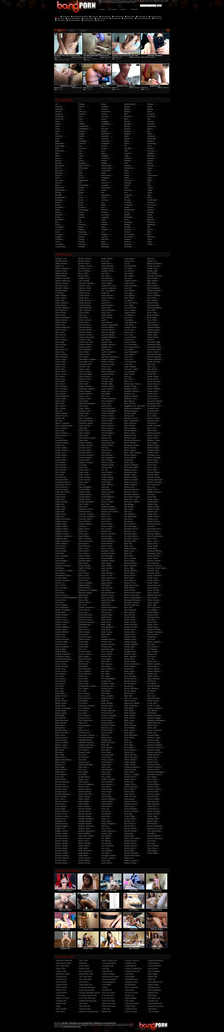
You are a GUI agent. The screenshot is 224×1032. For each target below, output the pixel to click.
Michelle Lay (129, 531)
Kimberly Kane (107, 686)
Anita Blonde (60, 551)
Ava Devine (60, 681)
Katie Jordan (106, 568)
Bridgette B (60, 821)
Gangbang (105, 124)
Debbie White (84, 585)
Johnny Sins (106, 467)
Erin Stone (82, 703)
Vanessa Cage (153, 738)
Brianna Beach (61, 811)
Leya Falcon (106, 863)
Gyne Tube (60, 969)
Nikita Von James (131, 703)
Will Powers (152, 823)
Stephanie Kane (154, 553)
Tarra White (152, 610)
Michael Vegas (130, 526)
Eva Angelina (83, 708)
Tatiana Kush (152, 615)
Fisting (81, 239)
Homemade (106, 165)
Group (104, 148)
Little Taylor (129, 298)
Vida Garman (153, 801)
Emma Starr (83, 683)
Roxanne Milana (154, 308)
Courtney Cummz (85, 514)
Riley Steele (152, 285)
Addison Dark (61, 271)
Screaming (128, 234)
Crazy (80, 138)
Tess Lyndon (152, 652)
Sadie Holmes (153, 332)
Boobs (58, 202)
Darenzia (82, 570)
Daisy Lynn (83, 534)
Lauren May (106, 796)
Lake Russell (106, 769)
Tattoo (149, 163)
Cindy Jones (83, 475)
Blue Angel (59, 767)
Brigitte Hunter (61, 831)
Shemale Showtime (64, 960)
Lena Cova (105, 828)
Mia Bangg (128, 504)
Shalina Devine (153, 433)
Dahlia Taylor (83, 529)
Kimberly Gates (108, 683)
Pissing (127, 183)
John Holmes (107, 455)
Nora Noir (128, 742)
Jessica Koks (107, 421)
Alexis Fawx (60, 362)
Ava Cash (59, 676)
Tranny (150, 188)
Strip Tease (60, 18)
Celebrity (59, 239)
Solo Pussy (100, 20)
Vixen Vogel (152, 816)
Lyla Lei (127, 376)
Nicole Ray (129, 686)
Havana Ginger (84, 816)
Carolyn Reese (84, 347)
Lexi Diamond (107, 846)
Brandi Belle (60, 779)
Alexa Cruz (60, 337)
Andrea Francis (61, 489)
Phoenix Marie (130, 801)
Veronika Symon (154, 774)
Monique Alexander (132, 600)
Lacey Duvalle (107, 755)
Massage (105, 247)
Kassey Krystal (107, 553)
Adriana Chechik (62, 278)
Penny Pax (129, 782)
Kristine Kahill (107, 718)
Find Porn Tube (108, 1001)
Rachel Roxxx (130, 823)
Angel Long (60, 507)
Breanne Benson (62, 794)
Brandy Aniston (61, 787)
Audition (58, 136)
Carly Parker (83, 322)
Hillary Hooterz (84, 838)
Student (150, 148)
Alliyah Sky (60, 418)
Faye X (81, 728)
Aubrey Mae (60, 649)
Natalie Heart (130, 637)
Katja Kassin (106, 583)
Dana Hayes (83, 543)
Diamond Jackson (86, 622)
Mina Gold (128, 556)
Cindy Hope (83, 472)
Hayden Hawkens (85, 819)
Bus (57, 222)
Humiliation (106, 175)
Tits (148, 183)
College (81, 124)
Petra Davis (129, 799)
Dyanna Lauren (84, 654)
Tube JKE (106, 1009)
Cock (80, 119)
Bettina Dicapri (61, 733)
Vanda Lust (152, 733)
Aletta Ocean (60, 330)
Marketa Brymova (132, 440)
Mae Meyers (129, 401)
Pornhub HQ (61, 977)
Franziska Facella (86, 738)
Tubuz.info (60, 995)
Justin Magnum (107, 497)
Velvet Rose (152, 762)
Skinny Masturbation (74, 18)
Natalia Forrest (130, 627)
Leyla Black (129, 258)
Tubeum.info (61, 971)
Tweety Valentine (154, 708)
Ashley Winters (61, 632)
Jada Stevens (107, 295)
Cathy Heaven (84, 376)
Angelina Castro (62, 534)
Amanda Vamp (61, 443)
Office (126, 143)
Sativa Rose (152, 398)
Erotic (80, 197)
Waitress (151, 220)
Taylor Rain (152, 622)
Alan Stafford (60, 310)
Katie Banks (106, 566)
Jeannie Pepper (108, 359)
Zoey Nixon (152, 848)
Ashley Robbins (62, 627)
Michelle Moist (130, 534)
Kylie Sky (105, 745)
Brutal (57, 217)
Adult (58, 1006)
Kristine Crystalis (108, 715)
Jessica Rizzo (107, 428)
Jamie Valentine (108, 310)
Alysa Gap (59, 430)
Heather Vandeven (86, 831)
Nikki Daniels (130, 713)
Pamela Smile (130, 769)
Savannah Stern (154, 406)
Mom (126, 119)
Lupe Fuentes (130, 367)
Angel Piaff (60, 509)
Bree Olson (60, 799)
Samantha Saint (154, 349)
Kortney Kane (107, 706)
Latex (103, 220)
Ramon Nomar (130, 841)
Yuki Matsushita (154, 831)
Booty (57, 205)
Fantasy (81, 217)
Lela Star (105, 826)
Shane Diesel (153, 435)
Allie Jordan (60, 408)
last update (112, 9)
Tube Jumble (61, 987)
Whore (150, 229)
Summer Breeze (154, 566)
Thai (149, 173)
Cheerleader (60, 247)
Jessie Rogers (107, 433)
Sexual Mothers (154, 990)
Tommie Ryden (153, 686)
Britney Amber (61, 836)
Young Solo (66, 16)
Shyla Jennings (153, 457)
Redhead (128, 217)
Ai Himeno (59, 293)
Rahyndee (128, 833)
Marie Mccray (130, 435)
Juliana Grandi (107, 492)
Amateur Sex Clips (156, 1006)
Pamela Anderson (131, 767)
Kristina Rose (107, 713)
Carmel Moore (84, 325)
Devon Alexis (84, 610)
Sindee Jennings (154, 482)
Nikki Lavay (129, 720)
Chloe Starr (83, 440)
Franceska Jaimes (86, 735)
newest (71, 30)
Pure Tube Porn (85, 971)
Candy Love (83, 298)
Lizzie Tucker (130, 308)
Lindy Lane (129, 283)
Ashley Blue (60, 612)
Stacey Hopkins (154, 534)
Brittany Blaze (61, 851)
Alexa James (60, 340)
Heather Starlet (84, 823)
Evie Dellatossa (85, 720)
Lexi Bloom (106, 841)
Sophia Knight (153, 507)
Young (149, 244)
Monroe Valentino (131, 605)
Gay (103, 126)
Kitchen (104, 210)
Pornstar (101, 58)
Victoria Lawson (154, 789)
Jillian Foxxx (106, 450)
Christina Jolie (84, 448)
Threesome (152, 175)
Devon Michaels (85, 615)
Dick (80, 170)
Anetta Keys (60, 494)
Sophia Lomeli (153, 509)
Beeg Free (106, 1012)
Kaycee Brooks (107, 593)
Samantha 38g (153, 342)
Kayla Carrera (107, 597)
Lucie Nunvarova (131, 347)
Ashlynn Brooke (62, 639)
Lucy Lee (128, 357)
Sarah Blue (152, 374)
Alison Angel (60, 398)
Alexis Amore (61, 354)
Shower (150, 104)
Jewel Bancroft (107, 443)
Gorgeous (105, 143)
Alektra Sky (60, 325)
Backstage (59, 146)
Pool (126, 188)
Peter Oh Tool (130, 796)
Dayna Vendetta (85, 583)
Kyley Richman (107, 742)
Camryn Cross (84, 290)
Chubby (81, 104)
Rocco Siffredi (153, 295)
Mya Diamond (130, 610)
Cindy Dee (82, 467)
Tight (149, 178)
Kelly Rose (106, 629)
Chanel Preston (85, 386)
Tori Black (151, 691)
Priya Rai (128, 814)
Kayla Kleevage (108, 600)
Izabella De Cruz (108, 285)
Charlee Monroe (85, 394)
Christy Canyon (85, 457)
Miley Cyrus (129, 551)
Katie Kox (105, 570)
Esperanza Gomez (86, 706)
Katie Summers (108, 578)
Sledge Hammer (154, 492)
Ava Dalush (60, 679)
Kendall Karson (107, 639)
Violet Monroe (153, 809)
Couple (81, 136)
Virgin (149, 215)
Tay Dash (151, 620)
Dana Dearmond (85, 541)
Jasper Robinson (108, 337)
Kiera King (105, 666)
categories (134, 9)
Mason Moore (130, 455)
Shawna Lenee (153, 440)
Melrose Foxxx (130, 492)
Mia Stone (128, 521)
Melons (127, 109)
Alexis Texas (60, 374)
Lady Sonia (106, 765)
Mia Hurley (129, 507)
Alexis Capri (60, 359)
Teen (149, 170)
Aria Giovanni (61, 588)
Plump (127, 185)
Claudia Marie (84, 497)
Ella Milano (83, 666)
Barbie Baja (60, 706)
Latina (103, 222)
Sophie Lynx (152, 519)
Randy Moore (130, 843)
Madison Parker (131, 396)
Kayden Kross (107, 595)
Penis (126, 173)
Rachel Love (129, 821)
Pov (126, 192)
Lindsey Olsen (130, 281)
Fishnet (81, 237)
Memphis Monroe (131, 494)
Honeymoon (106, 168)
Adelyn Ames (61, 276)
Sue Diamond (153, 563)
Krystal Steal (106, 730)
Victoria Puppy (153, 794)
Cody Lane (83, 507)
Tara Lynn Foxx (153, 607)
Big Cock (59, 170)
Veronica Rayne (154, 767)
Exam (80, 202)
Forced (104, 109)
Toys (149, 185)
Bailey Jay (59, 698)
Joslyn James (107, 480)
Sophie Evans (153, 516)
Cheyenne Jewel (85, 423)
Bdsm (57, 156)
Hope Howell (106, 258)
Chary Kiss (83, 406)
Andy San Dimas (62, 492)
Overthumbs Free (155, 1004)
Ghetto (104, 131)
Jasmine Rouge (108, 332)
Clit (79, 109)
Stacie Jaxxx (152, 541)
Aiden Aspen (60, 298)
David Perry (83, 580)
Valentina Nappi (154, 718)
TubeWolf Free (131, 979)
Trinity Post (152, 703)
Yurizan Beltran (153, 836)
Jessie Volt (106, 435)
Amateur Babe (88, 18)
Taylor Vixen (152, 625)
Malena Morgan (131, 411)
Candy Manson (84, 300)
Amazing (59, 116)
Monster (127, 124)
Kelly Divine (106, 620)
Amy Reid (59, 475)
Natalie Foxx (129, 634)
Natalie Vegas (130, 642)
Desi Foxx (82, 605)
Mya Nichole (129, 615)
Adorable (59, 109)
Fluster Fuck (61, 990)
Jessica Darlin (107, 413)
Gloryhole (105, 141)
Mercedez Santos (131, 502)
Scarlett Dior (152, 408)
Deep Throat (83, 165)
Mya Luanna (129, 612)
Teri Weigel (152, 649)
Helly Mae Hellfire (86, 836)
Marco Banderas (131, 421)
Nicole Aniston (130, 679)
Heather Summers (86, 826)
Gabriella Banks (85, 740)
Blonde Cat (60, 765)
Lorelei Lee (129, 340)
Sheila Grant (152, 453)
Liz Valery (128, 300)
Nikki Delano (129, 715)
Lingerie (104, 234)
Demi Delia (83, 597)
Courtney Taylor (85, 519)
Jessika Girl (106, 438)
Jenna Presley (107, 374)
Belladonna (60, 728)
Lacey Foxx (106, 757)
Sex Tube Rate (85, 977)
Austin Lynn (60, 669)
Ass (57, 134)
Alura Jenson (61, 428)
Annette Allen (61, 578)
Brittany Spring (61, 855)
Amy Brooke (60, 470)
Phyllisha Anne (130, 804)
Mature (127, 107)
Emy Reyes (83, 688)
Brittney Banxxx (62, 858)
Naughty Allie (130, 652)
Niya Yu (127, 740)
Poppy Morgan (130, 809)
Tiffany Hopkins (154, 664)
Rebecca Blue (130, 863)
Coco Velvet (83, 504)
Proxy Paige (129, 816)
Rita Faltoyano (153, 288)
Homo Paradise (108, 974)
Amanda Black (61, 440)
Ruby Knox (152, 322)
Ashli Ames (60, 634)
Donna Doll (83, 644)
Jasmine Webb (107, 335)
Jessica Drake (107, 416)
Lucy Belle (128, 349)
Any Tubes (60, 1012)
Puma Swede (130, 819)
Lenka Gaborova (108, 831)
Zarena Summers (154, 838)
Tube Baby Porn (86, 985)
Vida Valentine (153, 804)
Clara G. (82, 484)
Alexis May (60, 369)
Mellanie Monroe (131, 489)
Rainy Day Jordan (132, 838)
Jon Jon (104, 470)
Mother (127, 126)
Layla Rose (106, 806)
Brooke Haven (84, 261)
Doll (80, 183)
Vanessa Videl (153, 750)
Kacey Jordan (107, 502)
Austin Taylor (60, 671)
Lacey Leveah (107, 760)
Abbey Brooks (61, 263)
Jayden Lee (106, 347)
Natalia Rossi (130, 629)
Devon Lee (83, 612)
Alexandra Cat (61, 349)
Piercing (127, 180)
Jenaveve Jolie (107, 364)
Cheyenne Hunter (85, 421)
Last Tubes (129, 1001)
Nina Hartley (129, 728)
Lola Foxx (128, 317)
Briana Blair (60, 809)
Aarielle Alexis (61, 261)
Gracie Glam (83, 787)
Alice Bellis (60, 381)
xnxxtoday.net (130, 966)
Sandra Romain (154, 362)
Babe (65, 58)
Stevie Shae (152, 558)
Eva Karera (83, 710)
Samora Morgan (154, 359)
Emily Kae (82, 676)
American (59, 119)
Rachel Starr (129, 826)
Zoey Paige (152, 851)
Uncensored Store (63, 963)
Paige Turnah (130, 765)
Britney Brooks (61, 838)
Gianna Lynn (83, 762)
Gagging (104, 121)
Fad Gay (105, 969)
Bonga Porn (153, 993)
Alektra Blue (60, 322)
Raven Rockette (131, 853)
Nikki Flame (129, 718)
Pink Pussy (129, 806)
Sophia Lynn (152, 512)
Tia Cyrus (151, 656)
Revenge (128, 222)
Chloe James (84, 433)
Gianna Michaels (85, 765)
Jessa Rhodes (107, 401)
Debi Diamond (84, 588)
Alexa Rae (59, 347)
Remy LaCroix (153, 266)
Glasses (104, 138)
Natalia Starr (129, 632)
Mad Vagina (153, 974)
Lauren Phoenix (108, 799)
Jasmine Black (107, 327)
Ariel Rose (59, 593)
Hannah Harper (84, 809)
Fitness (81, 242)
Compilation (83, 129)
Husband (105, 178)
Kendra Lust (106, 642)
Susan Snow (152, 583)
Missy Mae (129, 568)
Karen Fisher (106, 524)
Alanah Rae (60, 315)
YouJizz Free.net (132, 960)
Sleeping (151, 114)
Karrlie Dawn (106, 546)
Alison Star (60, 401)
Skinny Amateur (128, 18)
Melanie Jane (130, 475)
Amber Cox (60, 445)
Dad (80, 158)
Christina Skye (84, 450)
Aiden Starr (60, 300)
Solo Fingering (142, 16)
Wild (149, 234)
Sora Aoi (150, 526)
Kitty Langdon (107, 696)
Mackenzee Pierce (132, 384)
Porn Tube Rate (62, 966)
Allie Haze (59, 403)
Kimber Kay (106, 681)
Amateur (60, 58)
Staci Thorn (152, 539)
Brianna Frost (61, 814)
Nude (126, 136)
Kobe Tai (105, 701)
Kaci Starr (105, 504)
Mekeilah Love (130, 472)
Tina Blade (151, 683)
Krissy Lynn (106, 708)
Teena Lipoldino (154, 642)
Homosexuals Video (110, 977)
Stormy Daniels (154, 561)
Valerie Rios (152, 725)
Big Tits (58, 175)
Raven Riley (129, 851)
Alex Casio (60, 332)
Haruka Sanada (85, 814)
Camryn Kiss (83, 293)
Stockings (151, 138)
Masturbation (77, 58)
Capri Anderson (85, 308)
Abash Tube (61, 1004)
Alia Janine (60, 376)
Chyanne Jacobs (85, 462)
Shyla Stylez (152, 460)
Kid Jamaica (106, 664)
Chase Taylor (84, 408)
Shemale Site (84, 1006)
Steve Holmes (153, 556)
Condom (81, 131)
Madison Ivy (129, 394)
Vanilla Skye (152, 757)
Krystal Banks (107, 723)
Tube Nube (129, 990)
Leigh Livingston (108, 823)
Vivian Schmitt (153, 814)
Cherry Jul (82, 416)
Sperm (150, 129)
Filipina (81, 229)
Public (127, 207)
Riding (127, 224)
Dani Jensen (83, 553)
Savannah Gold (153, 403)
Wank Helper (153, 985)
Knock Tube (84, 966)
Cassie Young (84, 371)
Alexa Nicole (60, 344)
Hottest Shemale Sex (88, 1001)
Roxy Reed (152, 320)
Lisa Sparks (129, 295)
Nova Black (129, 747)
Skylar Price (152, 489)
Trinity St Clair (153, 706)
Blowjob (58, 195)
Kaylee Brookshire (109, 607)
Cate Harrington (85, 374)
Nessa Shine (129, 661)
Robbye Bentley (154, 290)
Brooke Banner (84, 258)
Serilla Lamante (154, 426)
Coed (80, 121)
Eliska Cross (83, 661)
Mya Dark (128, 607)
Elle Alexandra (84, 669)
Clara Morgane (84, 487)
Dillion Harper (84, 632)
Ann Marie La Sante (63, 570)
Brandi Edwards (62, 782)
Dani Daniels (83, 551)
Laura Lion (105, 794)
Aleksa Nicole (61, 320)
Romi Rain (151, 298)
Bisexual (59, 180)
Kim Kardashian (108, 679)
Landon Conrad (107, 779)
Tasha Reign (152, 612)
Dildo (80, 173)
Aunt (57, 138)
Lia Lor (127, 263)
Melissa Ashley (130, 477)
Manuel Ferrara (130, 418)
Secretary (128, 237)
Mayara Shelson (131, 465)
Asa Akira (59, 602)
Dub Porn (83, 963)
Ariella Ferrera (61, 595)
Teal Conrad (152, 634)
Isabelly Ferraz (107, 271)
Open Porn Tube (109, 1004)
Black (57, 185)
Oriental (127, 158)
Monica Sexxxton (131, 595)
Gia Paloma (83, 757)
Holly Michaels (84, 851)
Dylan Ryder (83, 656)
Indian (103, 180)
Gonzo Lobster (131, 1012)
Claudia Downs (84, 494)
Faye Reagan (84, 725)
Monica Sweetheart (132, 597)
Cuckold (81, 143)
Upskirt (150, 207)
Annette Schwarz (62, 580)
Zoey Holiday (153, 846)
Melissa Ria (129, 487)
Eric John (82, 691)
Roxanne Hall (153, 305)
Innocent (105, 183)
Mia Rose (128, 519)
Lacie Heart (106, 762)
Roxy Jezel (152, 313)
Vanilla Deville (153, 755)
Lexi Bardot (106, 836)
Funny (104, 119)
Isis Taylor (105, 276)
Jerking (104, 200)
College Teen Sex (132, 971)
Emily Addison (84, 674)
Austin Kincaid (61, 666)
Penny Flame (130, 779)
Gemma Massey (85, 747)
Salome (150, 340)
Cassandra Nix (84, 364)
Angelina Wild (61, 539)
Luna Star (128, 364)
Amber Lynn (60, 453)
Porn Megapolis (108, 982)
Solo (149, 119)
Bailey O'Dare (61, 701)
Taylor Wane (152, 627)
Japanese (105, 195)
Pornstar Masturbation (144, 18)
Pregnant (128, 195)
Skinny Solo (158, 18)
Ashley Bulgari (61, 615)
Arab (57, 129)
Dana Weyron (84, 546)
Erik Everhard (84, 698)
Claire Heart (83, 482)
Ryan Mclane (153, 325)
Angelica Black (61, 529)
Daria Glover (83, 573)
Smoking (151, 116)
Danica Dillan (84, 556)
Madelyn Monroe (131, 391)
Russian (127, 229)
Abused (58, 107)
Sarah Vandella (153, 389)
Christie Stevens (85, 445)
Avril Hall (59, 688)
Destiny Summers (86, 607)
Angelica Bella (61, 526)
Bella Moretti (60, 723)
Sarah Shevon (153, 384)
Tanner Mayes (153, 600)
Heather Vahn (84, 828)
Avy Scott (59, 691)
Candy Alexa (83, 295)
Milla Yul (127, 553)
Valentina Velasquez (156, 720)
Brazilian (59, 207)
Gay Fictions (107, 971)
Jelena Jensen (107, 362)
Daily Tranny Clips (86, 990)
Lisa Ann (128, 288)
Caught (58, 237)
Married (104, 244)
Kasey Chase (107, 548)
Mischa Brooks (130, 563)
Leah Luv (105, 819)
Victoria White (153, 799)
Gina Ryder (83, 772)
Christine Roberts (85, 455)
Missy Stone (129, 575)
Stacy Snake (152, 546)
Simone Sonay (153, 477)
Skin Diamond (153, 484)
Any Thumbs (61, 1009)
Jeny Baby (105, 394)
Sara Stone (152, 371)
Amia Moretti (60, 465)
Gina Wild (82, 774)
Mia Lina (127, 512)
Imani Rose (106, 263)
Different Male (131, 998)
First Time (57, 60)
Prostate (127, 202)
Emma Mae (83, 681)
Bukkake (59, 220)
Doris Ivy (82, 649)
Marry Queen (130, 450)
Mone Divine (129, 590)
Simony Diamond (154, 480)
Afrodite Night (61, 290)
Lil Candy (128, 268)
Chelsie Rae (83, 413)
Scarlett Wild (152, 411)
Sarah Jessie (153, 379)
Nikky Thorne (130, 725)
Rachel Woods (130, 831)
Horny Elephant (154, 966)
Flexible (81, 247)
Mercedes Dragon (132, 497)
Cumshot (82, 148)
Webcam (118, 58)
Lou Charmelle (130, 344)
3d (56, 104)
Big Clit (58, 168)
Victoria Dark (153, 787)
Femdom (82, 224)
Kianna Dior (106, 656)
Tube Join (83, 1004)
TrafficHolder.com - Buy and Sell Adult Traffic (81, 1022)
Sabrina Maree (153, 330)
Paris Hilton (129, 772)
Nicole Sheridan (131, 688)
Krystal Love (106, 728)
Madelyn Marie (130, 389)
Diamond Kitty (84, 625)
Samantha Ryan (154, 347)
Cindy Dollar (83, 470)
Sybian (150, 161)
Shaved (127, 242)
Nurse (126, 138)
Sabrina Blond (153, 327)
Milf (125, 114)
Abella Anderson (62, 268)
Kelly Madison (107, 627)
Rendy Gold (152, 271)
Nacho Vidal (129, 617)
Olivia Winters (130, 760)
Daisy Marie (83, 536)
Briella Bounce (61, 823)
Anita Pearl (60, 563)
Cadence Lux (84, 278)
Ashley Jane (60, 625)
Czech (81, 156)
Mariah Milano (130, 430)
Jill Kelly (104, 448)
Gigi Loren (82, 767)
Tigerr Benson (153, 679)
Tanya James (153, 602)
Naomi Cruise (130, 622)
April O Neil (60, 585)
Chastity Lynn (84, 411)
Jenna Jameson (108, 371)
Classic (81, 107)
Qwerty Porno (61, 985)
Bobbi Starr (60, 772)
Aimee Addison (61, 303)
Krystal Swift (106, 733)
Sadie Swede (152, 337)
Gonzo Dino (153, 969)
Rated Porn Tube (86, 974)
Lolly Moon (129, 325)
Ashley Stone (61, 629)
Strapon (150, 141)
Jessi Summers (108, 408)
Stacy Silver (152, 543)
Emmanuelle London (87, 686)
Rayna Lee (128, 858)
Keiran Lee (105, 612)
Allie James (60, 406)
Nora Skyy (128, 745)
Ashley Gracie (61, 620)
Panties (127, 165)
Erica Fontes (83, 693)
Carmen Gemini (85, 330)
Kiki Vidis (105, 674)
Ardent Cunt (84, 969)
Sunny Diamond (154, 575)
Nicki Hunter (129, 666)
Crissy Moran (84, 521)
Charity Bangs (84, 391)
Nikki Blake (129, 710)
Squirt (106, 58)
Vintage (150, 212)
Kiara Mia (105, 661)
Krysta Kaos (106, 720)
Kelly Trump (106, 632)
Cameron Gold (84, 288)
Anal (57, 121)
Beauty (58, 161)
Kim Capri (105, 676)
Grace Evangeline (86, 784)
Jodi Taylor (106, 453)
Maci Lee (128, 381)
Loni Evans (129, 330)
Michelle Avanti (130, 529)
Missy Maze (129, 573)
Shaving (127, 244)
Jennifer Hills (107, 384)
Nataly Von (129, 649)
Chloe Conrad (84, 426)
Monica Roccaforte (132, 593)
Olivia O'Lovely (130, 757)
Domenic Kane (84, 637)
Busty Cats (129, 995)
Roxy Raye (152, 317)
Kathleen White (107, 561)
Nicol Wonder (130, 676)
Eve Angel (82, 713)
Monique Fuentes (131, 602)
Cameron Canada (85, 283)
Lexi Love (105, 848)
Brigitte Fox (60, 828)
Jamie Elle (105, 308)
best (59, 30)
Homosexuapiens (109, 979)
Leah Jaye (105, 816)
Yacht (149, 239)
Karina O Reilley (108, 534)
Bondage (59, 200)
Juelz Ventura (107, 484)
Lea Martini (106, 814)
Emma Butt (83, 679)
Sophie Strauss (153, 524)
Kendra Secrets (108, 644)
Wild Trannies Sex (109, 960)
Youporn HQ (61, 1001)
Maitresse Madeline (132, 408)
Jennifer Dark (107, 381)
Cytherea (82, 526)
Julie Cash (105, 494)
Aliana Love (60, 379)
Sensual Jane (153, 421)
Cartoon (58, 229)
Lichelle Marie (130, 266)
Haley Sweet (83, 799)
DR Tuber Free (154, 998)
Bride (57, 210)
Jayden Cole (106, 342)
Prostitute (128, 205)
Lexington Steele (108, 855)
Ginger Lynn (83, 779)
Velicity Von (152, 760)
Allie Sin (58, 411)
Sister (149, 107)
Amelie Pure (60, 460)
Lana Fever (106, 774)
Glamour (105, 136)
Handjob (104, 156)
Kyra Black (106, 750)
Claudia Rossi (84, 499)
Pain (126, 163)
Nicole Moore (130, 683)
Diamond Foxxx (85, 620)
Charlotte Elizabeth (86, 403)
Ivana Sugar (106, 283)
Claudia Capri (84, 492)
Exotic (81, 205)
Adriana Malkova (62, 281)
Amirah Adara (61, 467)
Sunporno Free (131, 982)
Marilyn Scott (130, 438)
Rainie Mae (129, 836)
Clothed (81, 114)
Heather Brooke (85, 821)
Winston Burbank (154, 826)
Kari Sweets (106, 529)
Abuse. (79, 1026)
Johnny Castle (107, 462)
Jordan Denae (107, 477)
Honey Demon (84, 858)
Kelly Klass (106, 622)
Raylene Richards (132, 855)
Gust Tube (83, 960)
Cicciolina (82, 465)
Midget (127, 111)
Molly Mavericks (131, 585)
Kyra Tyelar (106, 752)
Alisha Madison (61, 396)
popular (102, 9)
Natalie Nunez (130, 639)
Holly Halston (84, 846)
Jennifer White (107, 386)
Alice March (60, 384)
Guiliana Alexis (84, 792)
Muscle (127, 129)
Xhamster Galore (132, 1004)
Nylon (126, 141)
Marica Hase (129, 433)
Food (103, 104)
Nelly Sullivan (130, 656)
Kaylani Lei (106, 605)
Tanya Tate (151, 605)
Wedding (151, 224)
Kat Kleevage (107, 556)
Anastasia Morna (62, 482)
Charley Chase (84, 398)
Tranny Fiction (85, 1009)
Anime (58, 124)
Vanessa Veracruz (155, 747)
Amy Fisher (60, 472)
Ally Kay (58, 421)
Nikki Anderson (130, 706)
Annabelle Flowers (63, 575)
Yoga (149, 242)
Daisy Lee (82, 531)
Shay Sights (152, 443)
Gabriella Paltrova (86, 742)
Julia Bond (105, 489)
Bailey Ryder (60, 703)
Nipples (127, 134)
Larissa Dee (106, 789)
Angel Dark (60, 499)
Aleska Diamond (62, 327)
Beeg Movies (130, 985)
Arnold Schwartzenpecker (66, 597)
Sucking (150, 151)
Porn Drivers (61, 982)
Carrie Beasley (84, 349)
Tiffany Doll (152, 661)
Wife (149, 232)
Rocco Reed (152, 293)
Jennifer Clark (107, 379)
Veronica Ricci (153, 769)
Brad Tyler (59, 777)
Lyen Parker (129, 374)
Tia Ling (150, 659)
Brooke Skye (83, 263)
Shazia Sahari (153, 445)
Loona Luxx (129, 332)
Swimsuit (151, 156)
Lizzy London (130, 310)
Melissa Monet (130, 484)
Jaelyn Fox (106, 303)
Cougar (81, 134)
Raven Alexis (130, 848)
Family (81, 215)
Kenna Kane (106, 647)
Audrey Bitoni (61, 652)
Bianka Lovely (61, 747)
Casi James (83, 357)
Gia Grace (82, 755)
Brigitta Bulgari (61, 826)
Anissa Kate (60, 546)
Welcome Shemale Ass (88, 1012)
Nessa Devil (129, 659)
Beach (58, 158)
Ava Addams (60, 674)
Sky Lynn (151, 487)
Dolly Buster (83, 634)
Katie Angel (106, 563)
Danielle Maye (84, 561)
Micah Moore (129, 524)
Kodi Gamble (106, 703)
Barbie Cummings (63, 708)
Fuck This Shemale (87, 998)
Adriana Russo (61, 283)
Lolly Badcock (130, 322)
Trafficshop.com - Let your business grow (105, 1022)
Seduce (127, 239)
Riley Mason (152, 281)
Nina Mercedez (130, 735)
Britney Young (61, 846)
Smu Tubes (84, 982)
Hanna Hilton (83, 806)
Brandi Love (60, 784)
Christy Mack (84, 460)
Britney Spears (61, 841)
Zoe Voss (151, 843)
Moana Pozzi (129, 583)
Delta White (83, 595)
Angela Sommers (62, 519)
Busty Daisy (83, 276)
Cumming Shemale (87, 987)
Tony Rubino (152, 688)
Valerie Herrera (153, 723)
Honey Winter (84, 863)
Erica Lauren (83, 696)
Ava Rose (59, 686)
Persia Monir (129, 789)
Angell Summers (62, 541)
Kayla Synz (106, 602)
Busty (57, 224)
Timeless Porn (131, 1009)
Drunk (80, 190)
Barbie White (60, 710)
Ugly (149, 195)
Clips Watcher (154, 963)
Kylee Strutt (106, 738)
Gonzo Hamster (131, 987)
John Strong (106, 460)
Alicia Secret (60, 391)
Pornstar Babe (106, 16)
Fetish (81, 227)
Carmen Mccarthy (86, 337)
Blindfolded (60, 190)
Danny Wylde (84, 566)
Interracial (105, 188)
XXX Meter (106, 985)
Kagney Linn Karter (109, 512)
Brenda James (61, 801)
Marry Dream (130, 448)
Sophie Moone (153, 521)
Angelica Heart (61, 531)
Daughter (82, 163)
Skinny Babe (61, 20)
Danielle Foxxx (84, 558)
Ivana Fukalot (107, 281)
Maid (103, 242)
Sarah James (153, 376)
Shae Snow (152, 430)
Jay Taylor (105, 340)
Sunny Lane (152, 578)
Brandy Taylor (61, 792)
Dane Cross (83, 548)
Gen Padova (83, 750)
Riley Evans (152, 278)
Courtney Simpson (86, 516)
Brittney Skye (61, 860)
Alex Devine (60, 335)
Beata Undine (61, 713)
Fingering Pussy (88, 20)
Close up (82, 111)
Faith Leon (82, 723)
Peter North (129, 794)
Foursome (105, 111)
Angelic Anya (60, 521)
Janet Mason (106, 322)
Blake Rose (60, 757)
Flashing (82, 244)
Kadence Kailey (108, 507)
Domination (83, 185)
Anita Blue (59, 553)
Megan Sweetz (130, 470)
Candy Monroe (84, 303)
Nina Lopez (129, 733)
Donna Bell (83, 642)
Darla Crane (83, 575)
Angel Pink (60, 512)
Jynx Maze (106, 499)
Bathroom (59, 151)
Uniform (150, 202)
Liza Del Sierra (130, 303)
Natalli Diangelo (131, 644)
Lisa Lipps (128, 293)
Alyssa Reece (61, 435)
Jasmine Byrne (107, 330)
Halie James (83, 804)
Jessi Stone (106, 406)
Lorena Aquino (130, 342)
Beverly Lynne (61, 738)
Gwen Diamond (84, 794)
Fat (79, 220)
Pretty (126, 197)
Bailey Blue (60, 693)
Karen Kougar (107, 526)
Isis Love (105, 273)
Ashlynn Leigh (61, 642)
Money (127, 121)
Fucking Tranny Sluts (88, 995)
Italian (103, 190)
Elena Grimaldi (84, 659)
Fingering (70, 58)
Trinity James (153, 701)
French (104, 114)
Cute (80, 153)
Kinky (103, 205)
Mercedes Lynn (130, 499)
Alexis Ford (60, 364)
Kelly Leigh (106, 625)
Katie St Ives (106, 575)
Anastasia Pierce (62, 484)
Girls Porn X (107, 990)
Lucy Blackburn (131, 352)
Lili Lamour (129, 271)
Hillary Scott (83, 841)
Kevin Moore (106, 654)
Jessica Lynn (107, 423)
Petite (126, 178)
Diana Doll (82, 627)
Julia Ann (105, 487)
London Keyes (130, 327)
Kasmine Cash (107, 551)
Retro (126, 220)
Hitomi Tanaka (84, 843)
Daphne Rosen (84, 568)
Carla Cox (82, 315)
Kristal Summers (108, 710)
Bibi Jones (59, 750)
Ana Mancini (60, 477)
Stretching (151, 143)
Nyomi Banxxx (130, 750)
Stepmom (151, 136)
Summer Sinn (153, 570)
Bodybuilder (87, 60)
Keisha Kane (106, 615)
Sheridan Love (153, 455)
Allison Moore (61, 413)
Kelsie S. (105, 637)
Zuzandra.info (108, 966)
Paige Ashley (129, 762)
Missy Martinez (131, 570)
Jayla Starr (106, 349)
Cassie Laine (83, 369)
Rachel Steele (130, 828)
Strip (149, 146)
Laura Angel (106, 792)
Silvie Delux (152, 470)
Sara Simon (152, 369)
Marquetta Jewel (131, 445)
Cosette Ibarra (84, 512)
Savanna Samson (154, 401)
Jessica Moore (107, 426)
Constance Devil (85, 509)
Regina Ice (151, 261)
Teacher (150, 165)
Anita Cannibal (61, 556)
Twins (149, 192)
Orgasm (127, 153)
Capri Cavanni (84, 310)
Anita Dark (59, 558)
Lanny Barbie (107, 782)
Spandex (151, 124)
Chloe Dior (82, 428)
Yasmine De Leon (154, 828)
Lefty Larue (106, 821)
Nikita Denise (130, 701)
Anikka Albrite (61, 543)
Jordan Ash (106, 475)
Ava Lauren (60, 683)
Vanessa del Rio (154, 752)
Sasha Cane (152, 391)
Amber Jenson (61, 450)
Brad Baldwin (61, 774)
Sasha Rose (152, 396)
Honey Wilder (84, 860)
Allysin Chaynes (62, 423)
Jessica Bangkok (108, 411)
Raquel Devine (130, 846)
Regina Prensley (154, 263)
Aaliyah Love (60, 258)
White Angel (152, 821)
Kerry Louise (106, 652)
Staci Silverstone (154, 536)
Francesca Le (84, 733)
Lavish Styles (107, 801)
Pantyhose (128, 168)
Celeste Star (83, 381)
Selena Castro (153, 418)
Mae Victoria (129, 403)
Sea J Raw (152, 416)
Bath (57, 148)
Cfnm (57, 242)
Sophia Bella (152, 502)
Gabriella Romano (86, 745)
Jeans (103, 197)
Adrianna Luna (61, 285)
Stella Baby (152, 548)
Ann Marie (59, 568)
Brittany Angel (61, 848)
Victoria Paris (153, 792)
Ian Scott (105, 261)
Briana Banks (61, 806)
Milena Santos (130, 548)
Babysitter (59, 143)
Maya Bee (128, 460)
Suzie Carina (152, 588)
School (127, 232)
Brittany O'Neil (61, 853)
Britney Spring (61, 843)
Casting (58, 234)
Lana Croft (105, 772)
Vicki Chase (152, 779)
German (104, 129)
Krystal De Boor (108, 725)
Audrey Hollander (62, 654)
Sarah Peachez (153, 381)
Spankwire (152, 1009)
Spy (148, 131)
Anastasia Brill (61, 480)
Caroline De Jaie (85, 342)
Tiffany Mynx (152, 666)
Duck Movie (130, 977)
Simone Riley (153, 475)
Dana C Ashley (84, 539)
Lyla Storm (128, 379)
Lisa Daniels (129, 290)
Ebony (81, 192)
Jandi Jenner (106, 315)
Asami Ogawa (61, 605)
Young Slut (94, 16)
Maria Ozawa (130, 428)
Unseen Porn (61, 993)
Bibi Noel (59, 752)
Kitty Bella (105, 691)
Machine (104, 239)
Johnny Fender (107, 465)
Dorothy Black (84, 652)
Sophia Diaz (152, 504)
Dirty (80, 175)
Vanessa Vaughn (154, 745)
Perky (126, 175)
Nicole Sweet (130, 691)
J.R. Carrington (107, 290)
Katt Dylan (105, 585)
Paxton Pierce (130, 777)
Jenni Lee (105, 376)
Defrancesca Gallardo (87, 590)
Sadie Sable (152, 335)
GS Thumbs (154, 1012)
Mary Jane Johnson (132, 453)
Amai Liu (59, 438)
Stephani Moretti (154, 551)
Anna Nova (60, 573)
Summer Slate (153, 573)
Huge (103, 173)
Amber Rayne (61, 455)
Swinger (150, 158)
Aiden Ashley (60, 295)
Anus (57, 126)
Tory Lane (151, 696)
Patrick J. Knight (131, 774)
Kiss (103, 207)
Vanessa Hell (153, 740)
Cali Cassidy (83, 281)
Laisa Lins (105, 767)
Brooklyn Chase (85, 266)
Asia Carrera (60, 644)
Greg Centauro (84, 789)
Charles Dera (84, 396)
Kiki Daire (105, 671)
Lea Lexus (105, 811)
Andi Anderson (61, 487)
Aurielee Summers (63, 659)
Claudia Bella (84, 489)
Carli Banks (83, 317)
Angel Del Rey (61, 502)
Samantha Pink (153, 344)
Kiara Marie (106, 659)
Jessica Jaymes (108, 418)
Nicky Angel (129, 671)
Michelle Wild (130, 541)
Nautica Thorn (130, 654)
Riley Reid (151, 283)
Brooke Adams (61, 863)
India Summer (107, 266)
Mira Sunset (129, 561)
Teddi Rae (151, 637)
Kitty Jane (105, 693)
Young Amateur (119, 16)
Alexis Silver (60, 371)
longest (123, 9)
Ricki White (152, 273)
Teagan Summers (154, 632)
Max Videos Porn (155, 982)
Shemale (128, 247)
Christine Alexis (85, 453)
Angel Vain (59, 516)
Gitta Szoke (83, 782)
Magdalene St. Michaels (134, 406)
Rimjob (127, 227)
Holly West (83, 855)
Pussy (62, 60)
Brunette (59, 215)
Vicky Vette (152, 782)
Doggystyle (83, 180)
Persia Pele (129, 792)
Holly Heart (83, 848)
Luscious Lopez (131, 369)
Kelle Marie (106, 617)
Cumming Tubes (109, 963)
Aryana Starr (60, 600)
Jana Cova (105, 313)
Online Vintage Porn (133, 969)
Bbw (57, 153)
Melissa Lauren (130, 482)
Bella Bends (60, 718)
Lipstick (104, 237)
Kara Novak (106, 519)
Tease (149, 168)
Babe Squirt (131, 16)
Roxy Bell (151, 310)
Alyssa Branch (61, 433)
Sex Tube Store (85, 979)
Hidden (104, 163)
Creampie (82, 141)
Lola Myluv (129, 320)
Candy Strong (84, 305)
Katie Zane (105, 580)
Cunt (80, 151)
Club (80, 116)
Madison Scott (130, 398)
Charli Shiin (83, 401)
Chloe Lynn (83, 435)
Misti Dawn (129, 578)
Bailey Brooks (61, 696)
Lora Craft (128, 335)
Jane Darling (106, 317)
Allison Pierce (61, 416)
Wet (149, 227)
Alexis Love (60, 367)
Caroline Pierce (85, 344)
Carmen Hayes (84, 332)
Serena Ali (151, 423)
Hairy (103, 153)
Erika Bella (83, 701)
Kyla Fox (105, 735)
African (58, 111)
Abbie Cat (59, 266)
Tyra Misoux (152, 710)
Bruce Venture (84, 271)
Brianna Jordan (61, 816)
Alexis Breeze (61, 357)
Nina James (129, 730)
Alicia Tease (60, 394)
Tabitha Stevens (154, 595)
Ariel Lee (59, 590)
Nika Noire (128, 693)
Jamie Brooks (107, 305)
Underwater (152, 200)
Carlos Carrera (84, 320)
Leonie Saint (106, 833)
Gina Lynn (82, 769)
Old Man (127, 148)
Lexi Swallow (106, 851)
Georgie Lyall (84, 752)
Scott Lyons (152, 413)
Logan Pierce (130, 313)
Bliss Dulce (60, 762)
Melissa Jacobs (131, 480)
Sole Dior (151, 494)
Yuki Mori (151, 833)
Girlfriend (105, 134)
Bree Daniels (60, 796)
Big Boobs (59, 165)
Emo (80, 195)
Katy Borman (106, 588)
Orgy (126, 156)
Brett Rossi (60, 804)
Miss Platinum (130, 566)
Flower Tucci (83, 730)
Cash (57, 232)
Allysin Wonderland (63, 426)
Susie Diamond (153, 585)
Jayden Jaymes (108, 344)
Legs (103, 227)
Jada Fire (105, 293)
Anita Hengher (61, 561)
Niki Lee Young (130, 698)
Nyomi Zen (129, 752)
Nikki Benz (129, 708)
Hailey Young (83, 796)
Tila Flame (151, 681)
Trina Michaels (153, 698)
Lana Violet (106, 777)
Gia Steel (82, 760)
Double (81, 188)
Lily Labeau (129, 276)
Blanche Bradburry (63, 760)
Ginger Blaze (83, 777)
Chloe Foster (83, 430)
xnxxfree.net (153, 1001)
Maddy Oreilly (130, 386)
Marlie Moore (130, 443)
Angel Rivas (60, 514)
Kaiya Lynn (106, 514)
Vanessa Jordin (154, 742)
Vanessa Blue (153, 735)
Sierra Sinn (152, 465)
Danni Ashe (83, 563)
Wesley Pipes (153, 819)
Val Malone (152, 713)
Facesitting (83, 210)
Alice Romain (61, 386)
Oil (125, 146)
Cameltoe (59, 227)
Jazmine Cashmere (109, 357)
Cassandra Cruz (85, 362)
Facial (80, 212)
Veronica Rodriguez (155, 772)
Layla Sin (105, 809)
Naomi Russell (130, 625)
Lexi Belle (105, 838)
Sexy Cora (151, 428)
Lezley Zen (129, 261)
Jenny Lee (105, 391)
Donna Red (83, 647)
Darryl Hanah (84, 578)
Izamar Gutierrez (108, 288)
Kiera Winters (107, 669)
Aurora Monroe (61, 661)
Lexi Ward (105, 853)
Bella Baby (60, 715)
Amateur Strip (116, 18)
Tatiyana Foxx (153, 617)
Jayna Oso (106, 354)
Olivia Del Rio (130, 755)
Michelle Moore (130, 536)
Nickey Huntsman (132, 664)
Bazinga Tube (154, 987)
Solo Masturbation (74, 20)
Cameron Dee (84, 285)
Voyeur (150, 217)
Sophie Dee (152, 514)
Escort (81, 200)
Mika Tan (128, 543)
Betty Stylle (60, 735)
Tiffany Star (152, 674)
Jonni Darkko (107, 472)
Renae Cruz (152, 268)
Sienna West (152, 462)
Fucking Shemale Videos (89, 993)
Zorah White (152, 853)
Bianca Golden (61, 742)
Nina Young (129, 738)
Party (126, 170)
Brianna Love (61, 819)
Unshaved (151, 205)
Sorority (150, 121)
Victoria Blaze (153, 784)
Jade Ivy (105, 300)
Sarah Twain (152, 386)
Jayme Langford (108, 352)
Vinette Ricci (152, 806)
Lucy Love (128, 359)
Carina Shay (83, 313)
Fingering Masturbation (80, 16)
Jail (102, 192)
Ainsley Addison (62, 308)
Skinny (67, 60)
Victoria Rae (152, 796)
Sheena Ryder (153, 448)
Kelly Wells (106, 634)
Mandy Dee (129, 416)
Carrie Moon (83, 352)
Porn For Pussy (108, 993)
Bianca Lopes (61, 745)
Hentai (104, 161)
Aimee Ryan (60, 305)
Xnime (104, 987)
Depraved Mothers (155, 960)
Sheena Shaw (153, 450)
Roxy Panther (153, 315)
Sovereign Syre (154, 529)
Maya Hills (128, 462)
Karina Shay (106, 536)
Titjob (149, 180)
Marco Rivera (130, 423)
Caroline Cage (84, 340)
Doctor (81, 178)
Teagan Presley (154, 629)
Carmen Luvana (85, 335)
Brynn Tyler (83, 273)
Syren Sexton (153, 593)
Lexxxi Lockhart (108, 858)
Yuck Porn (129, 974)
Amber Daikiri (61, 448)
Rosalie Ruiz (152, 303)
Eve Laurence (84, 715)
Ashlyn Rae (60, 637)
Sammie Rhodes (154, 354)
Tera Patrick (152, 647)
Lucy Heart (129, 354)
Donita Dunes (84, 639)
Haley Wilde (83, 801)
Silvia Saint (152, 467)
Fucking (104, 116)
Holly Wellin (83, 853)
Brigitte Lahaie (61, 833)
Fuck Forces (61, 979)
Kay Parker (106, 590)
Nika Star (128, 696)
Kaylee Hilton (107, 610)
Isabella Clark (107, 268)
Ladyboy (104, 217)
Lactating (105, 215)
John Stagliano (107, 457)
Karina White (106, 539)
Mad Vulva (152, 995)
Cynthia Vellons (85, 524)
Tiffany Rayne (153, 669)
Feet (80, 222)
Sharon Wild (152, 438)
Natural (127, 131)
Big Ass (58, 163)
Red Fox (150, 258)
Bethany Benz (61, 730)
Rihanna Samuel (154, 276)
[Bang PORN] (65, 13)
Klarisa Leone (107, 698)
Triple (149, 190)
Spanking (151, 126)
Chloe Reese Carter (86, 438)
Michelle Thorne (131, 539)
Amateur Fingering (102, 18)
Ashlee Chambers (63, 610)
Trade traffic (64, 1022)
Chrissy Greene (85, 443)
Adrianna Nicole (62, 288)
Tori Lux (150, 693)
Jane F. (104, 320)
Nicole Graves (130, 681)
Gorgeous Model (156, 16)
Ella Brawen (83, 664)
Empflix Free (130, 963)
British (58, 212)
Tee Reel (151, 639)
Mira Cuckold (130, 558)
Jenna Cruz (106, 367)
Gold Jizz (152, 979)
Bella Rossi (60, 725)
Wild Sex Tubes (62, 998)
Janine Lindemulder (109, 325)
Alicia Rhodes (61, 389)
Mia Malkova (129, 514)
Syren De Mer (153, 590)
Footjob (104, 107)
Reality (127, 215)
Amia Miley (60, 462)
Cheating (59, 244)
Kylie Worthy (106, 747)
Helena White (84, 833)
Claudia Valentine (85, 502)
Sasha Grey (152, 394)
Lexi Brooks (106, 843)
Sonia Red (151, 497)
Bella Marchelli (61, 720)
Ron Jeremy (152, 300)
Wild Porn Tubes (63, 974)
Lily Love (128, 278)
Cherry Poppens (85, 418)
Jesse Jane (106, 403)
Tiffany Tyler (152, 676)
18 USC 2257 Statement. (70, 1026)
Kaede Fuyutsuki (108, 509)
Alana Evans (60, 313)
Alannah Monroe (62, 317)
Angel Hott (59, 504)
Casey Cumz (83, 354)
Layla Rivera (106, 804)
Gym (103, 151)
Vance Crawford (154, 730)
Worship (150, 237)
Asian (57, 131)
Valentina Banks (154, 715)
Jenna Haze (106, 369)
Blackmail (59, 188)
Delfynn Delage (84, 593)
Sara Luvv (151, 367)
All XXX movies (131, 993)
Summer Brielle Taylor (156, 568)
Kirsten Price (106, 688)
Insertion (105, 185)
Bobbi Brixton (61, 769)
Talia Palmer (152, 597)
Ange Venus (60, 497)
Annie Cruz (60, 583)
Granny (104, 146)
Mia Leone (128, 509)
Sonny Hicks (152, 499)
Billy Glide (59, 755)
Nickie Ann (128, 669)
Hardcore (105, 158)
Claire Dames (84, 480)
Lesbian (104, 229)
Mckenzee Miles (131, 467)
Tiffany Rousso (153, 671)
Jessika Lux (106, 440)
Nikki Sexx (129, 723)
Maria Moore (129, 426)
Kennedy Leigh (107, 649)
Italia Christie (107, 278)
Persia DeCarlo (130, 787)
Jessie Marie (106, 430)
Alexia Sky (60, 352)
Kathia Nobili (106, 558)
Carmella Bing (84, 327)
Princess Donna (131, 811)
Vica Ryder (152, 777)
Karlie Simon (106, 543)
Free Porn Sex (108, 998)
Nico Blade (129, 674)
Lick (103, 232)
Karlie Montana (107, 541)
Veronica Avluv (153, 765)
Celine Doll (83, 384)
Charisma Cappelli (86, 389)
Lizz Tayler (129, 305)
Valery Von (151, 728)
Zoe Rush (151, 841)
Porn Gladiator (154, 971)
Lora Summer (130, 337)
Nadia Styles (129, 620)
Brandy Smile (61, 789)
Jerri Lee (105, 396)
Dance (81, 161)
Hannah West (84, 811)
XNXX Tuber (130, 1006)
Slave (149, 111)
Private (127, 200)
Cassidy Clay (84, 367)
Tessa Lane (152, 654)
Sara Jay (151, 364)
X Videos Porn (108, 995)
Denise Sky (83, 600)
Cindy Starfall (84, 477)
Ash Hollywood (61, 607)
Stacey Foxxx (153, 531)
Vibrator (150, 210)
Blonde (58, 192)
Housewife (105, 170)
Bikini (57, 178)
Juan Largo (106, 482)
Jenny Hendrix (107, 389)
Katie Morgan (107, 573)
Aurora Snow (60, 664)
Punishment (129, 210)
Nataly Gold (129, 647)
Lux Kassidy (129, 371)
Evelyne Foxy (84, 718)
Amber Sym (60, 457)
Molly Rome (129, 588)
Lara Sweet (106, 787)
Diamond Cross (85, 617)
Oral (126, 151)
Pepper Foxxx (130, 784)
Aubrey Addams (62, 647)
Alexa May (59, 342)
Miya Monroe (129, 580)
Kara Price (105, 521)
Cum (80, 146)
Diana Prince (83, 629)
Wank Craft (152, 977)
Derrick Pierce (84, 602)
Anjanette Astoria (62, 566)
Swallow (150, 153)
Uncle (149, 197)
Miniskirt (128, 116)
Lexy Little (105, 860)
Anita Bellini (60, 548)
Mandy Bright (130, 413)
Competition (83, 126)
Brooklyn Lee (84, 268)
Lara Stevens (107, 784)
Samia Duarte (153, 352)
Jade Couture (107, 298)
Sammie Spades (154, 357)
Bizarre (58, 183)
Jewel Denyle (107, 445)
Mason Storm (130, 457)
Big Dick (59, 173)
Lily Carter (128, 273)
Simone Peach (153, 472)
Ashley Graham (62, 622)
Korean (104, 212)
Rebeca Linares (131, 860)
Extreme (82, 207)
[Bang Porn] (152, 1031)
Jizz (103, 202)
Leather (104, 224)
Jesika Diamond (108, 398)
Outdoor (127, 161)
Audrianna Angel (62, 656)
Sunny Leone (152, 580)
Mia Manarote (130, 516)
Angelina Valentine (63, 536)
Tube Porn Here (108, 1006)
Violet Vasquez (153, 811)
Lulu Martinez (130, 362)
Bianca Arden (61, 740)
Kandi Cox (105, 516)
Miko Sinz (128, 546)
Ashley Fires (60, 617)
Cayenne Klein (84, 379)
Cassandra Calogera (87, 359)
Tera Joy (151, 644)
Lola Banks (129, 315)
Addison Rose (61, 273)
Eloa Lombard (84, 671)
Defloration (83, 168)
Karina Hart (106, 531)
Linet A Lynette (130, 285)
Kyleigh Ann (106, 740)
